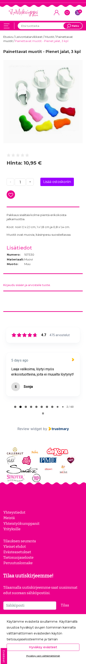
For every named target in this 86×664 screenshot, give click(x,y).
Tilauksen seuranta (19, 541)
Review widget (29, 429)
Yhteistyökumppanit (21, 523)
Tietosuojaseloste (18, 557)
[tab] (15, 406)
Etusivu (8, 37)
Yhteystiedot (14, 512)
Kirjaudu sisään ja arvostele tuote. (27, 285)
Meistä (9, 518)
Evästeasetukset (17, 552)
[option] (43, 101)
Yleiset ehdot (14, 546)
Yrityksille (12, 529)
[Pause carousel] (43, 413)
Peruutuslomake (18, 563)
